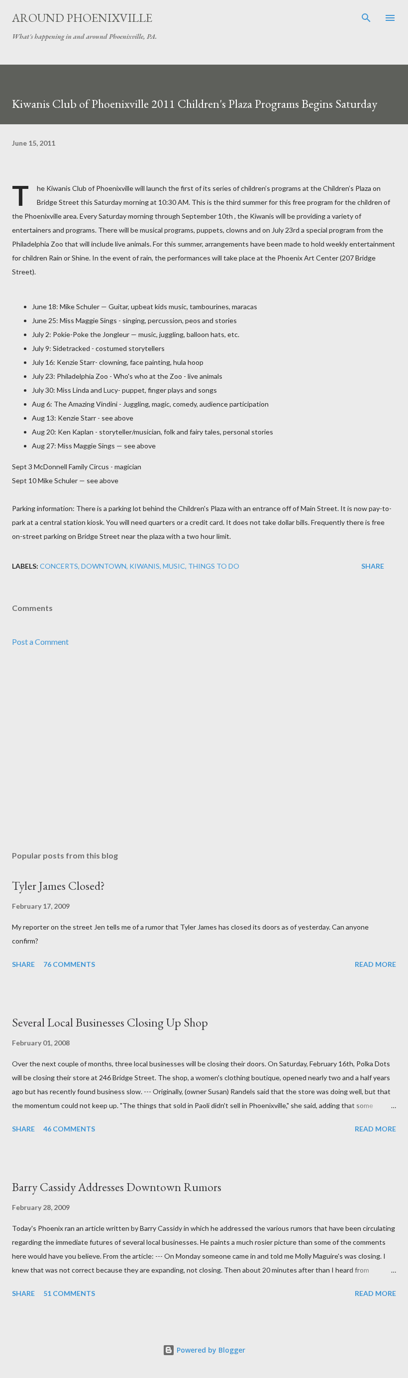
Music (174, 566)
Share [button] (372, 566)
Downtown (103, 566)
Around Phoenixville (82, 17)
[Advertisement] (204, 749)
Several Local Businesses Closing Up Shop (110, 1022)
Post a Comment (40, 641)
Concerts (59, 566)
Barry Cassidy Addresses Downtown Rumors (116, 1187)
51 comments (69, 1293)
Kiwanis (144, 566)
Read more (375, 964)
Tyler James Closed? (58, 885)
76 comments (69, 964)
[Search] (366, 18)
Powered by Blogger (210, 1350)
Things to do (213, 566)
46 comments (69, 1128)
